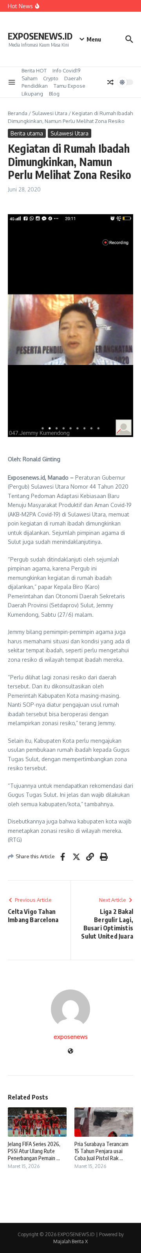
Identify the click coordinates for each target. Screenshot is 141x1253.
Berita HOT (34, 70)
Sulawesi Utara (49, 113)
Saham (29, 78)
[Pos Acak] (110, 82)
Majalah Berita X (70, 1241)
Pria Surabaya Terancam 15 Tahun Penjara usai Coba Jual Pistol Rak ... (101, 1151)
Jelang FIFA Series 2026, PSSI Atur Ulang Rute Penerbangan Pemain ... (34, 1151)
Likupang (32, 93)
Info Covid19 (66, 70)
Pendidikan (35, 86)
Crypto (50, 78)
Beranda (17, 113)
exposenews (71, 1036)
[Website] (70, 1051)
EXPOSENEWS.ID (40, 36)
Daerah (72, 78)
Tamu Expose (69, 86)
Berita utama (27, 133)
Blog (54, 93)
